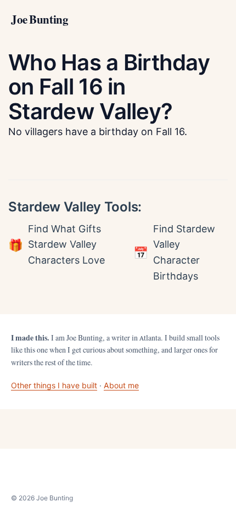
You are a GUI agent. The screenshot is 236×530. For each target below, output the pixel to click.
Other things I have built (54, 385)
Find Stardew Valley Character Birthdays (184, 252)
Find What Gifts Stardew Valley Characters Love (66, 244)
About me (121, 385)
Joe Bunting (39, 19)
